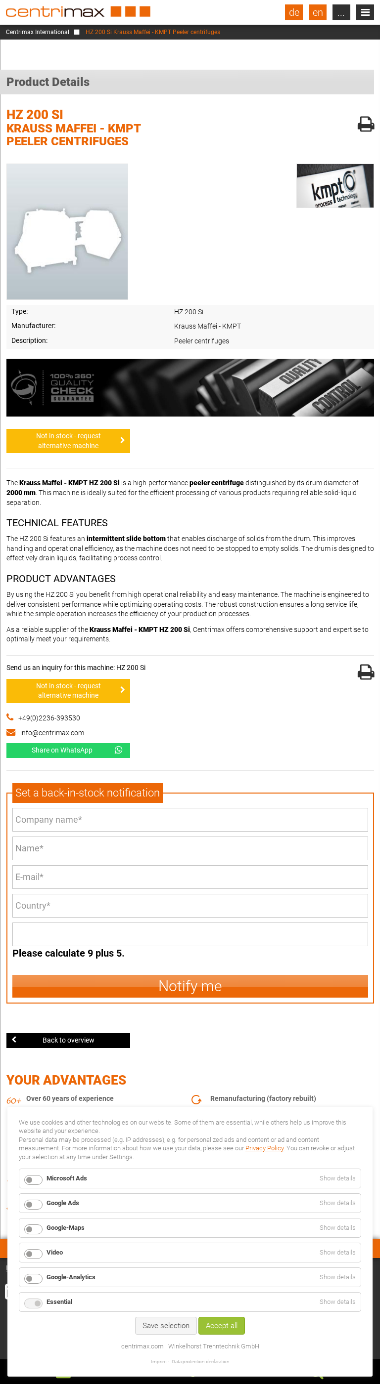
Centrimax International (37, 32)
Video (55, 1252)
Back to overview (69, 1040)
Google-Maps (66, 1227)
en (318, 12)
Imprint (159, 1361)
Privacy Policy (264, 1148)
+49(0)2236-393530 (49, 718)
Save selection (166, 1325)
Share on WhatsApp (62, 750)
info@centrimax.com (52, 733)
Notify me (190, 986)
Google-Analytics (71, 1277)
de (294, 12)
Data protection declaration (201, 1361)
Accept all (222, 1325)
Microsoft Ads (67, 1178)
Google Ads (63, 1203)
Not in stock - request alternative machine (68, 441)
